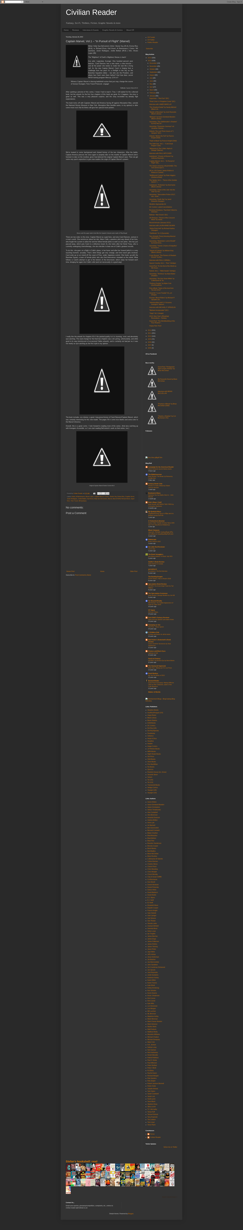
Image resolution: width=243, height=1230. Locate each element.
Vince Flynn (151, 1125)
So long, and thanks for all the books (159, 634)
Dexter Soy (113, 496)
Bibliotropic (152, 539)
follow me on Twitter (170, 1147)
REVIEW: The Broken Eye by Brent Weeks (161, 660)
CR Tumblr (151, 37)
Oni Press (150, 756)
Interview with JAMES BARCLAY (160, 104)
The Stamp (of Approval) (157, 666)
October (152, 69)
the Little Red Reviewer (156, 547)
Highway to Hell (153, 653)
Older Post (133, 571)
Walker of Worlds (154, 692)
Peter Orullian (152, 1065)
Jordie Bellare (82, 498)
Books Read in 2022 (154, 541)
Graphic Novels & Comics (112, 30)
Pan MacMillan (152, 764)
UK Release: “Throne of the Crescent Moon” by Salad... (162, 218)
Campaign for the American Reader (161, 467)
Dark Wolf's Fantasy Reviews (158, 617)
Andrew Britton (152, 820)
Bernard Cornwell (153, 830)
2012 (150, 330)
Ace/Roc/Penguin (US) (155, 713)
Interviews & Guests (91, 30)
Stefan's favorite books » (169, 1197)
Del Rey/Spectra (153, 731)
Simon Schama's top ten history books (160, 469)
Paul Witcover (152, 1063)
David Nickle (151, 895)
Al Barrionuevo (80, 496)
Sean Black (151, 1101)
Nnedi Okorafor (152, 1055)
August (152, 75)
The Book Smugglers (155, 554)
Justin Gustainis (152, 975)
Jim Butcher (151, 959)
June (151, 81)
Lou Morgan (151, 1008)
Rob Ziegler (151, 1081)
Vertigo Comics (152, 787)
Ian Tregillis (151, 934)
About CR (130, 30)
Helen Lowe (151, 931)
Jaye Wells (151, 952)
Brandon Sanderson (154, 843)
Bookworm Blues (154, 493)
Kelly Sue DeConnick (100, 498)
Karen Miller (151, 980)
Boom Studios (152, 720)
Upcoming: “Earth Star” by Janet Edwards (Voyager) (160, 200)
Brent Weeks (151, 848)
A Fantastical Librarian (156, 521)
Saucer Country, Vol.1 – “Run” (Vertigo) (162, 263)
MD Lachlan (151, 1011)
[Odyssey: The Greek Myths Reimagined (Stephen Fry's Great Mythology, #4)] (118, 1171)
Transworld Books (153, 785)
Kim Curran (151, 998)
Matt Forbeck (151, 1029)
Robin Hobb (151, 1086)
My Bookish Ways (154, 511)
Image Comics (152, 746)
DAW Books (151, 723)
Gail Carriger (151, 915)
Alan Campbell (152, 812)
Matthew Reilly (152, 1032)
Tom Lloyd (151, 1122)
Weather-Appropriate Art (157, 204)
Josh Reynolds (152, 972)
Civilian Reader (91, 12)
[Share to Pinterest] (108, 493)
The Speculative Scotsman (157, 593)
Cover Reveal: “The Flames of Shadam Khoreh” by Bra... (162, 256)
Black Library (151, 718)
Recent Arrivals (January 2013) (160, 223)
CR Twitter (151, 40)
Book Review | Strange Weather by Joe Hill (161, 595)
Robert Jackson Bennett (155, 1083)
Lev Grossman (152, 1006)
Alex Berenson (152, 815)
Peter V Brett (151, 1068)
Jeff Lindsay (151, 954)
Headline (150, 741)
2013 (150, 61)
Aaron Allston (152, 802)
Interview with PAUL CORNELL (160, 260)
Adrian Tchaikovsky (154, 810)
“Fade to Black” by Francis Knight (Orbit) (163, 141)
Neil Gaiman (151, 1050)
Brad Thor (150, 841)
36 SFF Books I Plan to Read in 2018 (159, 578)
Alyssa (152, 1134)
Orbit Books (151, 759)
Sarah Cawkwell (153, 1094)
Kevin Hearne (152, 993)
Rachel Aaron (152, 1073)
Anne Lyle (150, 823)
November (153, 66)
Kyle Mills (150, 1003)
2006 (150, 348)
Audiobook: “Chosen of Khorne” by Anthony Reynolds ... (161, 157)
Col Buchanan (152, 879)
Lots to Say (151, 549)
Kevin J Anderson (153, 995)
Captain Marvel (99, 496)
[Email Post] (94, 493)
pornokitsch (152, 569)
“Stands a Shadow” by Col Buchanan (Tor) (167, 417)
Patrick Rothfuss (153, 1058)
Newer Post (70, 571)
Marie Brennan (152, 1019)
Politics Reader (152, 42)
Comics (106, 496)
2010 (150, 336)
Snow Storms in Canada (155, 564)
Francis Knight (152, 910)
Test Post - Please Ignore (156, 627)
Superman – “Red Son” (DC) (159, 98)
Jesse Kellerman (153, 957)
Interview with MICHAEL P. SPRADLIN (162, 307)
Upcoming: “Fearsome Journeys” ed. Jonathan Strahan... (161, 127)
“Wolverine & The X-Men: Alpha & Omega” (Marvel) (160, 149)
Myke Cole (151, 1042)
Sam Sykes (151, 1091)
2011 (150, 333)
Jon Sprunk (151, 970)
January (153, 96)
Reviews (75, 30)
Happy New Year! (155, 326)
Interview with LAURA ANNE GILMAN (162, 225)
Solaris (149, 777)
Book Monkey (153, 673)
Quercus (150, 769)
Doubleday (151, 733)
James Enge (151, 939)
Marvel (110, 498)
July (151, 78)
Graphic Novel (129, 496)
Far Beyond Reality (155, 601)
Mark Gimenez (152, 1024)
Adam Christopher (153, 807)
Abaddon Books (152, 710)
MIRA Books (151, 751)
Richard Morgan (153, 1076)
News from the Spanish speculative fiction (161, 619)
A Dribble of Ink (153, 632)
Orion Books (151, 762)
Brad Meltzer (151, 838)
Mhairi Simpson (153, 530)
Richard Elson (125, 498)
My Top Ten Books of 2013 (156, 675)
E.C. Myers (151, 897)
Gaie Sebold (151, 913)
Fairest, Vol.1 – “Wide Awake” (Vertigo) (162, 271)
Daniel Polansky (153, 887)
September (154, 72)
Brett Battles (151, 851)
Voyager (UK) (152, 790)
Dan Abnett (151, 882)
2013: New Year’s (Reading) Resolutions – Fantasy (159, 317)
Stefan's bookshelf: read (81, 1161)
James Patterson (153, 941)
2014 (150, 58)
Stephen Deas (152, 1104)
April (151, 87)
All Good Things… (153, 612)
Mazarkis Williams (153, 1034)
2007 (150, 345)
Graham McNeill (153, 926)
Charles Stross (152, 864)
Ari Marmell (151, 825)
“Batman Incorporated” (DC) (158, 310)
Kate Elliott (151, 985)
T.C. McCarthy (152, 1109)
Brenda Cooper (152, 846)
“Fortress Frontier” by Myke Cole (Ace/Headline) (160, 284)
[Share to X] (103, 493)
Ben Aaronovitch (153, 828)
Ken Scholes (151, 990)
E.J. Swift (150, 900)
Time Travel (74, 501)
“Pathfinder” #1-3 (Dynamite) (159, 233)
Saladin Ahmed (152, 1089)
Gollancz (150, 736)
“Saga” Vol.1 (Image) (156, 313)
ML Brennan (151, 1014)
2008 (150, 342)
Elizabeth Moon (152, 905)
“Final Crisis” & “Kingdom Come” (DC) (162, 101)
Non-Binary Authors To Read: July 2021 (160, 556)
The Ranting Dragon (155, 577)
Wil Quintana (82, 501)
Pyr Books (150, 767)
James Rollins (152, 944)
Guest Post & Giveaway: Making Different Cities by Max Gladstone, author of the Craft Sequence (161, 684)
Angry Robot (151, 715)
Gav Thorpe (151, 921)
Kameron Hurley (153, 978)
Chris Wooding (152, 869)
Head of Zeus (152, 738)
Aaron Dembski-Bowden (155, 805)
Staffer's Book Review (156, 562)
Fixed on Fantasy (154, 659)
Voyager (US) (152, 793)
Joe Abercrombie (153, 962)
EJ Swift (150, 903)
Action (73, 496)
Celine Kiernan (152, 861)
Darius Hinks (151, 890)
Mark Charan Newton (154, 1021)
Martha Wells (151, 1027)
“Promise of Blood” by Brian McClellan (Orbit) (167, 404)
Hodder (150, 743)
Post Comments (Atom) (83, 575)
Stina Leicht (151, 1107)
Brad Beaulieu (152, 835)
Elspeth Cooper (152, 908)
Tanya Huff (151, 1112)
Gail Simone (151, 918)
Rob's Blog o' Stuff (154, 502)
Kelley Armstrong (153, 988)
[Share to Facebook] (105, 493)
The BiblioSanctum (155, 474)
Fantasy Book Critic (155, 484)
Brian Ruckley (152, 856)
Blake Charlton (152, 833)
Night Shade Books (154, 754)
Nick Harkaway (152, 1052)
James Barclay (152, 936)
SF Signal (151, 610)
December (153, 63)
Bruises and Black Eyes (157, 651)
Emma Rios (121, 496)
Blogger (130, 1214)
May (151, 84)
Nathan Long (151, 1047)
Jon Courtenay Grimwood (156, 967)
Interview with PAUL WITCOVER (160, 153)
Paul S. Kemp (152, 1060)
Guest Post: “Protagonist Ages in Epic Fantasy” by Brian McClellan (166, 368)
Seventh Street (152, 775)
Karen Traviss (152, 983)
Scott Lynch (151, 1099)
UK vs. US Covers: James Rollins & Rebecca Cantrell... (161, 171)
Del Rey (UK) (152, 728)
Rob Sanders (152, 1078)
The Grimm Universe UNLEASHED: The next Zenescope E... (163, 167)
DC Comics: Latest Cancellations (160, 207)
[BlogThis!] (101, 493)
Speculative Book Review (157, 584)
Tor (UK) (150, 780)
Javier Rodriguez (72, 498)
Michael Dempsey (153, 1039)
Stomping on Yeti (154, 625)
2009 (150, 339)
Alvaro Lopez (90, 496)
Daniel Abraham (153, 885)
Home (66, 30)
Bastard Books (153, 681)
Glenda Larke (152, 923)
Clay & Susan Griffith (154, 877)
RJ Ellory (150, 1070)
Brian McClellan (152, 854)
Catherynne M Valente (155, 859)
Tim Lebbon (151, 1119)
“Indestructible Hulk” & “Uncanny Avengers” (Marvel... (160, 303)
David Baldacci (152, 892)
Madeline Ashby (152, 1016)
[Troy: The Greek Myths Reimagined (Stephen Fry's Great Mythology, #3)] (128, 1171)
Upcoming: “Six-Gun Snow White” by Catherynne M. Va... (161, 279)
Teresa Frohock (152, 1114)
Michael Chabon (153, 1037)
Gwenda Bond (152, 928)
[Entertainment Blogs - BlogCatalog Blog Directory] (161, 701)
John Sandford (152, 965)
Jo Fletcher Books (153, 749)
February (153, 93)
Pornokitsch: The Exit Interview (157, 571)
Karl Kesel (90, 498)
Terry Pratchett (152, 1117)
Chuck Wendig (152, 874)
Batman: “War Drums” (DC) (158, 215)
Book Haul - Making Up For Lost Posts (160, 668)
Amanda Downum (153, 817)
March (152, 90)
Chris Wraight (152, 872)
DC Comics (151, 726)
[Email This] (98, 493)
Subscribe (149, 49)
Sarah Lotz (151, 1096)
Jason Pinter (151, 949)
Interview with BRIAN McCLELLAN (165, 392)
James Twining (152, 946)
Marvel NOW (117, 498)
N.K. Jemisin (151, 1045)
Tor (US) (150, 782)
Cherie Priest (151, 866)
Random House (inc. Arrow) (156, 772)
